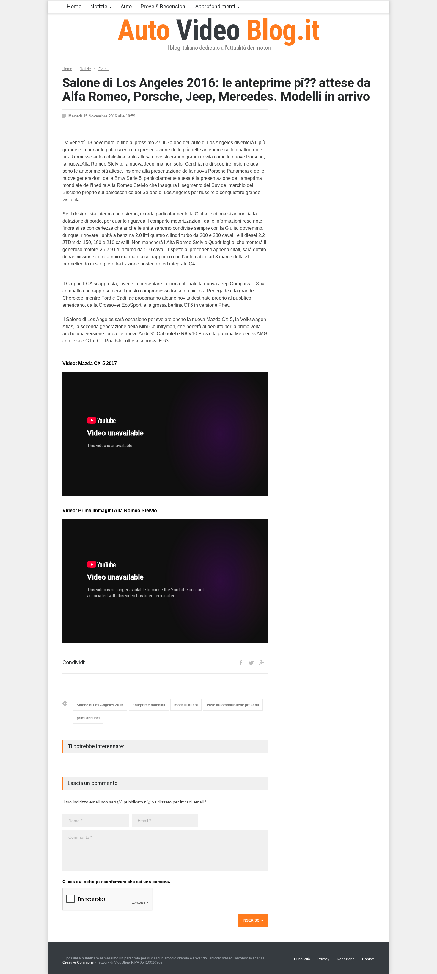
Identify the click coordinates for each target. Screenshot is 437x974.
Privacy (323, 959)
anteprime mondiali (149, 705)
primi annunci (88, 718)
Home (74, 6)
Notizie (98, 6)
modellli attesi (186, 705)
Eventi (103, 69)
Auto (126, 6)
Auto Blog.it (218, 30)
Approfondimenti (215, 6)
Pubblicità (302, 959)
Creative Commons (78, 962)
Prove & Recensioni (163, 6)
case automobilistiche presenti (233, 705)
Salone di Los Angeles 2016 (100, 705)
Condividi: (73, 662)
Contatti (368, 959)
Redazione (346, 959)
